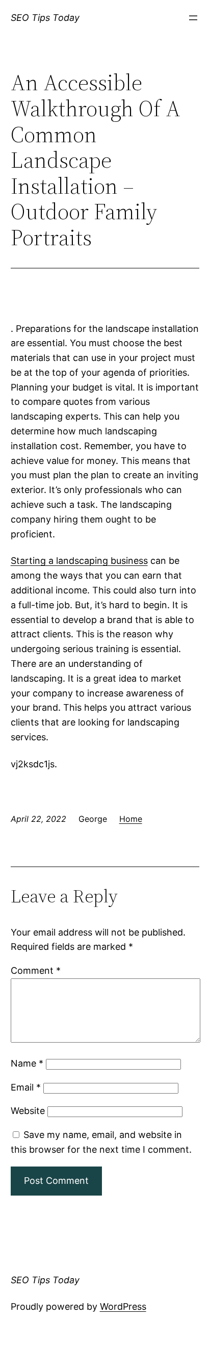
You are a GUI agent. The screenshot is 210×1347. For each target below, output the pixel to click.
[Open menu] (193, 18)
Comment (36, 970)
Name (27, 1063)
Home (130, 819)
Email (26, 1087)
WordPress (123, 1306)
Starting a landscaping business (79, 560)
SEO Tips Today (45, 17)
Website (28, 1110)
